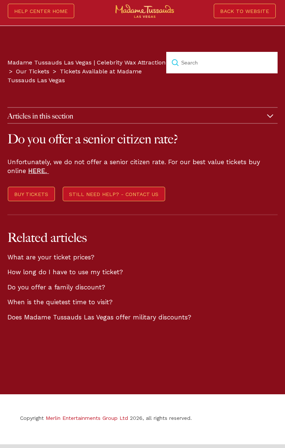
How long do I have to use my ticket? (65, 272)
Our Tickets (32, 71)
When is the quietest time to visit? (59, 302)
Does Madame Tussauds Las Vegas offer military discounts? (99, 317)
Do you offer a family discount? (56, 287)
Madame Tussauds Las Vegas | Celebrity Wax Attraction (86, 62)
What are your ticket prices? (50, 257)
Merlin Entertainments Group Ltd (87, 418)
